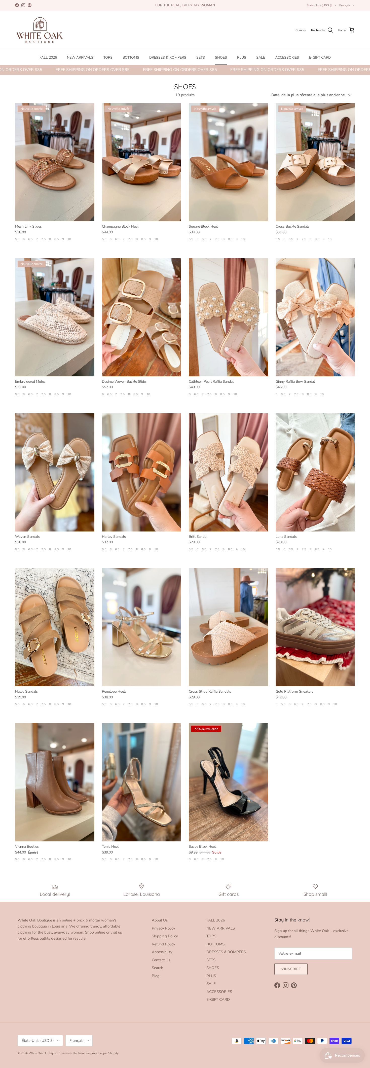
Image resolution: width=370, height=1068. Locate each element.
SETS (200, 57)
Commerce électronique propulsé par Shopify (88, 1053)
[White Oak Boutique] (39, 30)
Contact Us (161, 960)
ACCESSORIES (287, 57)
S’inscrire (291, 969)
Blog (156, 975)
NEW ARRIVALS (80, 57)
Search (157, 967)
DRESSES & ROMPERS (167, 57)
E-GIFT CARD (320, 57)
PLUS (241, 57)
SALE (260, 57)
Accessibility (162, 951)
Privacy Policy (163, 928)
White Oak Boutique (42, 1053)
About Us (160, 920)
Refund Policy (163, 944)
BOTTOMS (131, 57)
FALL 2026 (48, 57)
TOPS (108, 57)
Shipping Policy (165, 936)
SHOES (221, 57)
